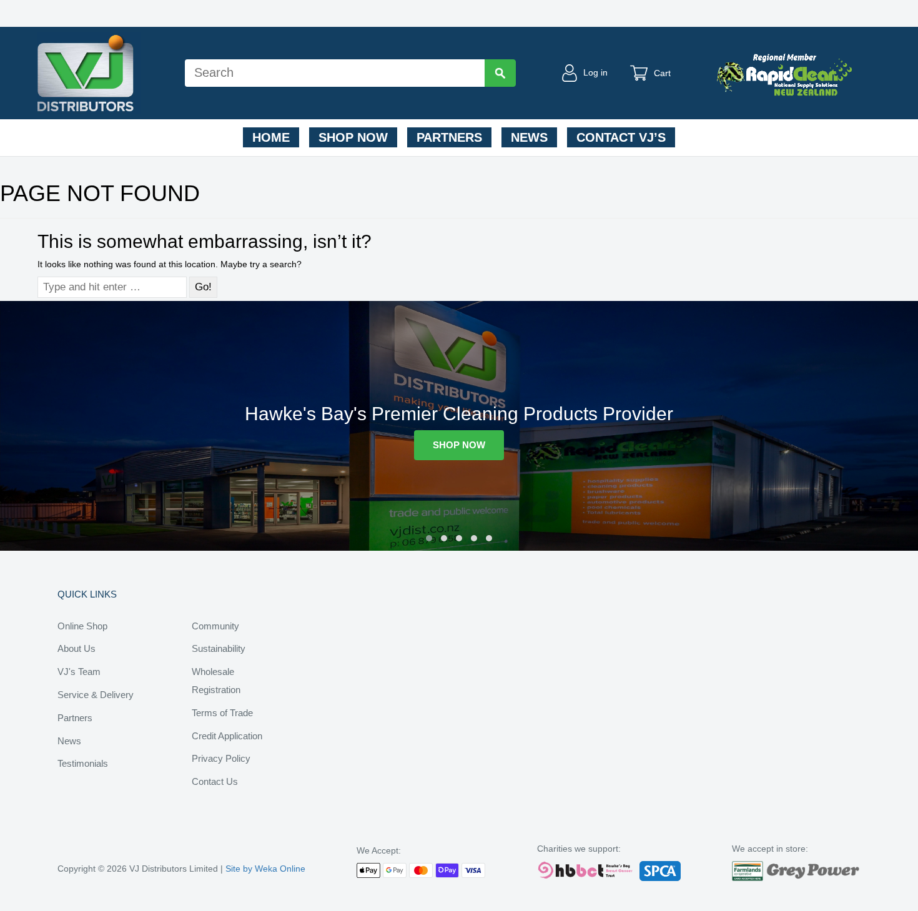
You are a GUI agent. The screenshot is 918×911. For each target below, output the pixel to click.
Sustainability (218, 648)
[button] (429, 538)
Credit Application (227, 736)
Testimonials (82, 763)
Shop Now (353, 137)
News (529, 137)
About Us (76, 648)
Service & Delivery (95, 694)
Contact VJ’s (621, 137)
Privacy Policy (221, 758)
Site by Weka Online (265, 869)
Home (271, 137)
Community (215, 626)
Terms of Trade (222, 712)
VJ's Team (79, 671)
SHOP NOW (459, 445)
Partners (449, 137)
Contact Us (215, 781)
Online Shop (82, 626)
